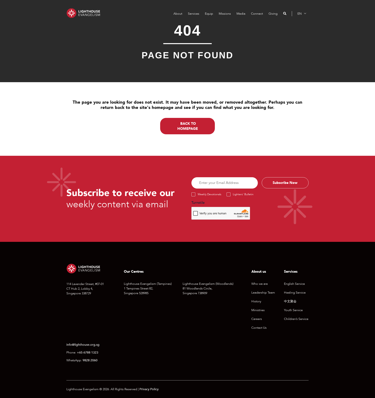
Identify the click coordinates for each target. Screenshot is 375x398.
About (177, 14)
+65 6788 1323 (87, 352)
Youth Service (293, 310)
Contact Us (259, 328)
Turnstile (198, 202)
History (256, 301)
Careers (256, 319)
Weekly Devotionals (209, 194)
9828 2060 (90, 360)
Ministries (258, 310)
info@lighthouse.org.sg (82, 345)
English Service (294, 284)
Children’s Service (296, 319)
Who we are (259, 284)
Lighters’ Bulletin (243, 194)
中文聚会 (290, 301)
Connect (257, 14)
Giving (273, 14)
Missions (225, 14)
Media (241, 14)
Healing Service (295, 292)
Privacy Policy (149, 389)
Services (193, 14)
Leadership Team (263, 292)
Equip (209, 14)
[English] (299, 13)
